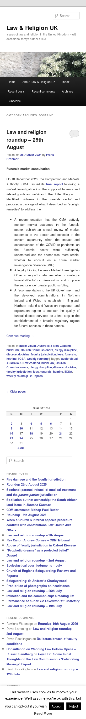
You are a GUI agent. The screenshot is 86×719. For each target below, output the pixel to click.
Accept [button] (56, 706)
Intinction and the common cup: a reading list (40, 595)
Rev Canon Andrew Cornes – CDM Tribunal (38, 540)
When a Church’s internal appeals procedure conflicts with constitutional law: (39, 524)
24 (21, 438)
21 (61, 433)
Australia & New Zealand (54, 345)
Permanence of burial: (42, 600)
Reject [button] (73, 706)
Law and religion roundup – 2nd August (35, 560)
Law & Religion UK (32, 27)
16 (11, 433)
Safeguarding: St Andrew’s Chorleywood (36, 580)
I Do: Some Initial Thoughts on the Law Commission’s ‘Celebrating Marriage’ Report (42, 659)
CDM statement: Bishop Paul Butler (32, 509)
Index (66, 82)
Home (12, 82)
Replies (36, 376)
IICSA (22, 358)
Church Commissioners (37, 350)
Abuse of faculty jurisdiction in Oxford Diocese (41, 545)
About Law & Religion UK (38, 82)
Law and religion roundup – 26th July (34, 590)
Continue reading (20, 335)
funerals (70, 354)
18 (31, 433)
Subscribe (14, 101)
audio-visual (27, 345)
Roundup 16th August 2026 (26, 514)
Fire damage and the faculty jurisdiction (35, 479)
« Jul (20, 448)
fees (60, 354)
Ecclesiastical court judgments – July (34, 565)
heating (11, 358)
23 (11, 438)
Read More (43, 713)
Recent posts (16, 91)
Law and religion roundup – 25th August (26, 139)
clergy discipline (66, 350)
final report (54, 184)
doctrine (23, 354)
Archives (67, 91)
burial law (12, 350)
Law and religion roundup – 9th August (35, 535)
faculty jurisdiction (43, 354)
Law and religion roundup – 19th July (34, 605)
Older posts (16, 391)
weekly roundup (37, 358)
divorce (11, 354)
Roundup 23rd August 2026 (26, 484)
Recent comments (43, 91)
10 (21, 428)
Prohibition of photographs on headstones (38, 585)
